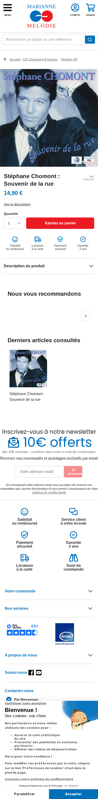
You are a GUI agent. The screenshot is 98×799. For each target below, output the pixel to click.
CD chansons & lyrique (40, 59)
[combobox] (49, 41)
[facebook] (31, 672)
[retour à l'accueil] (41, 16)
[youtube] (39, 672)
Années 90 (69, 59)
